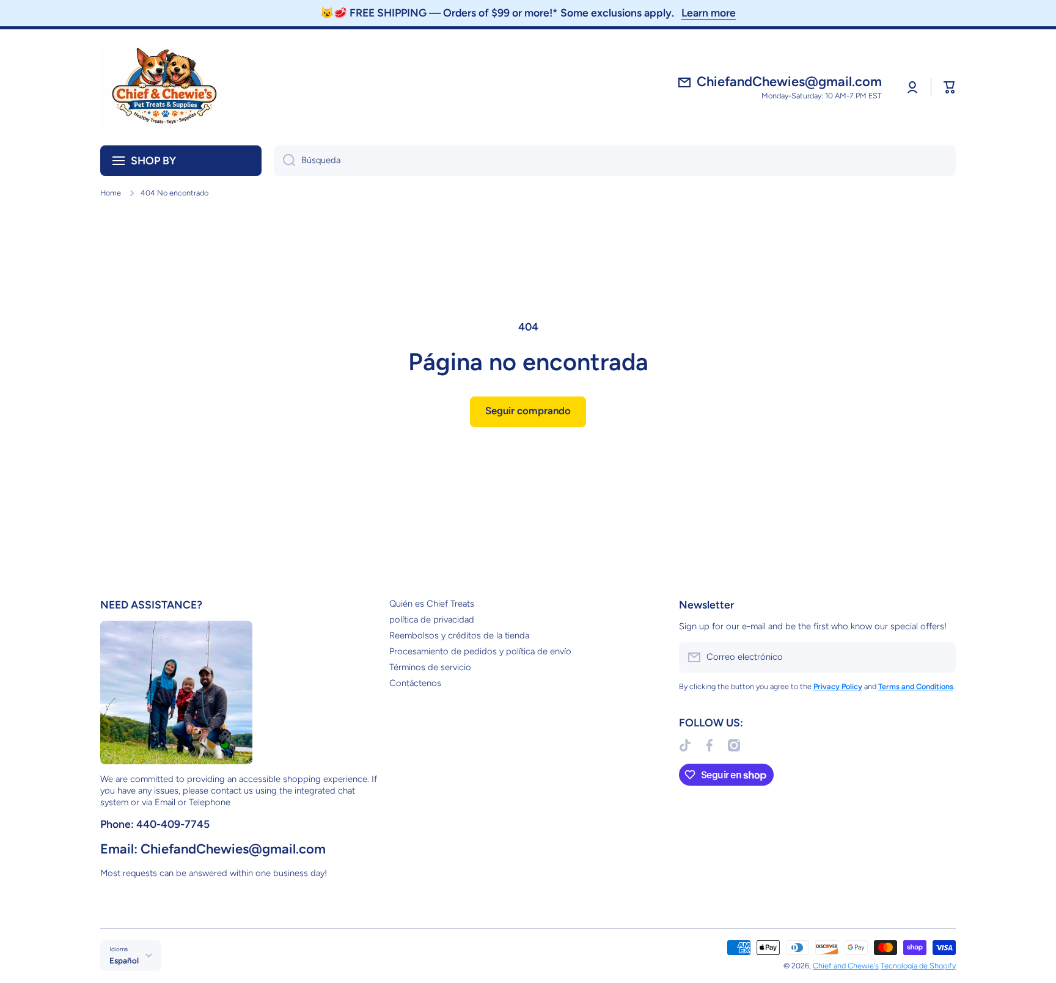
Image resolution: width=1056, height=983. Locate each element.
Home (110, 192)
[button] (950, 87)
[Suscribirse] (940, 657)
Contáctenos (415, 683)
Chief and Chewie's (846, 965)
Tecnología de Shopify (918, 965)
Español (124, 960)
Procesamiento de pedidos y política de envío (480, 651)
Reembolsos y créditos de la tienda (459, 635)
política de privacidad (431, 619)
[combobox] (615, 160)
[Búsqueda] (284, 160)
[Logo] (164, 87)
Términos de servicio (430, 667)
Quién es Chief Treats (431, 603)
